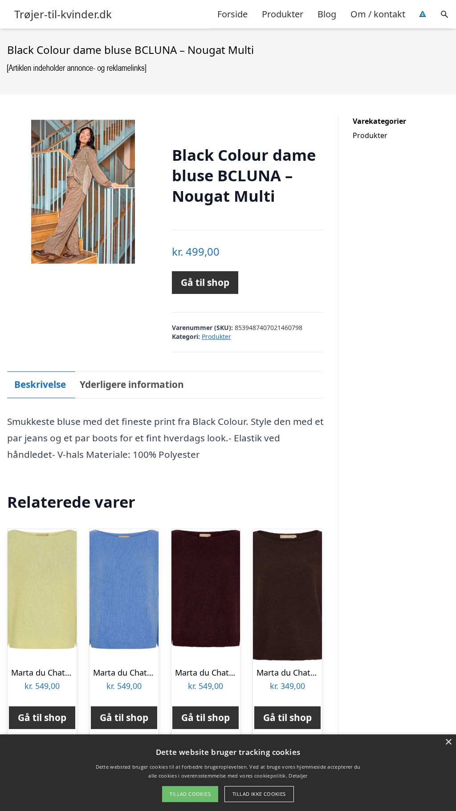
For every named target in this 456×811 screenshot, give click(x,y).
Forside (232, 14)
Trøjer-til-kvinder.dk (63, 14)
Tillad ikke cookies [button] (259, 794)
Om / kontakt (377, 14)
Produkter (282, 14)
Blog (327, 14)
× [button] (448, 742)
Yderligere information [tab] (132, 384)
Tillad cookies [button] (190, 794)
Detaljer (298, 775)
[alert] (228, 772)
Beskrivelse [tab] (40, 384)
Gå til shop (205, 282)
